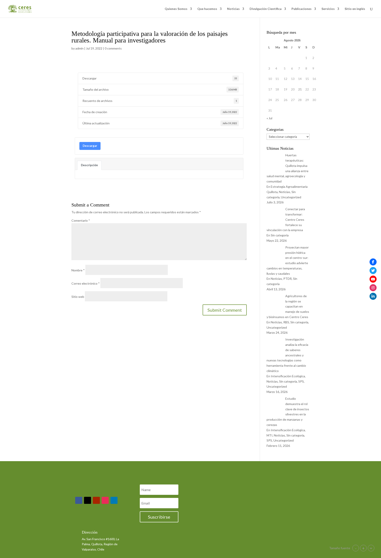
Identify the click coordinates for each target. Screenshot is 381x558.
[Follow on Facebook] (78, 500)
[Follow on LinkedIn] (114, 500)
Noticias (233, 9)
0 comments (113, 48)
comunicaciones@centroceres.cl (102, 521)
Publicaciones (301, 9)
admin (79, 48)
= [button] (371, 548)
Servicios (328, 9)
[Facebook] (373, 261)
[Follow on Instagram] (105, 500)
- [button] (356, 548)
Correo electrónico (85, 283)
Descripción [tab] (89, 165)
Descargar (90, 145)
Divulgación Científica (266, 9)
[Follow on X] (87, 500)
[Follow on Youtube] (96, 500)
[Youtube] (373, 279)
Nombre (78, 270)
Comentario (80, 220)
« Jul (269, 118)
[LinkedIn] (373, 296)
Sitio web (77, 296)
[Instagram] (373, 287)
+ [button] (363, 548)
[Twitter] (373, 270)
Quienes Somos (176, 9)
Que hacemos (207, 9)
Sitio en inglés (355, 9)
